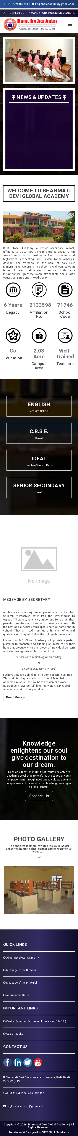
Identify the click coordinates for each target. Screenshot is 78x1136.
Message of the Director (20, 957)
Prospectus (14, 12)
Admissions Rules (17, 982)
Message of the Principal (21, 970)
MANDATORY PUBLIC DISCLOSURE (52, 12)
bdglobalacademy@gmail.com (25, 1093)
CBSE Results (14, 1021)
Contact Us (39, 783)
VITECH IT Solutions (55, 1120)
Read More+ (40, 277)
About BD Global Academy (22, 945)
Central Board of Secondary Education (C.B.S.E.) (35, 1009)
